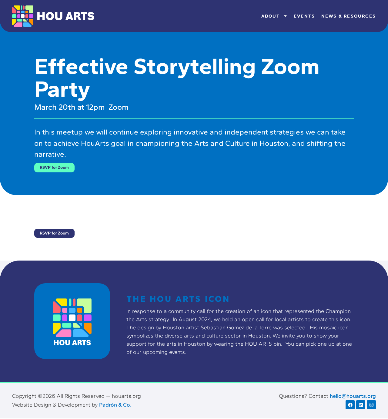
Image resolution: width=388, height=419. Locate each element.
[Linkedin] (360, 404)
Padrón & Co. (115, 404)
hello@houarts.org (353, 396)
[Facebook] (350, 404)
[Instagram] (371, 404)
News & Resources (348, 16)
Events (304, 16)
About (270, 16)
